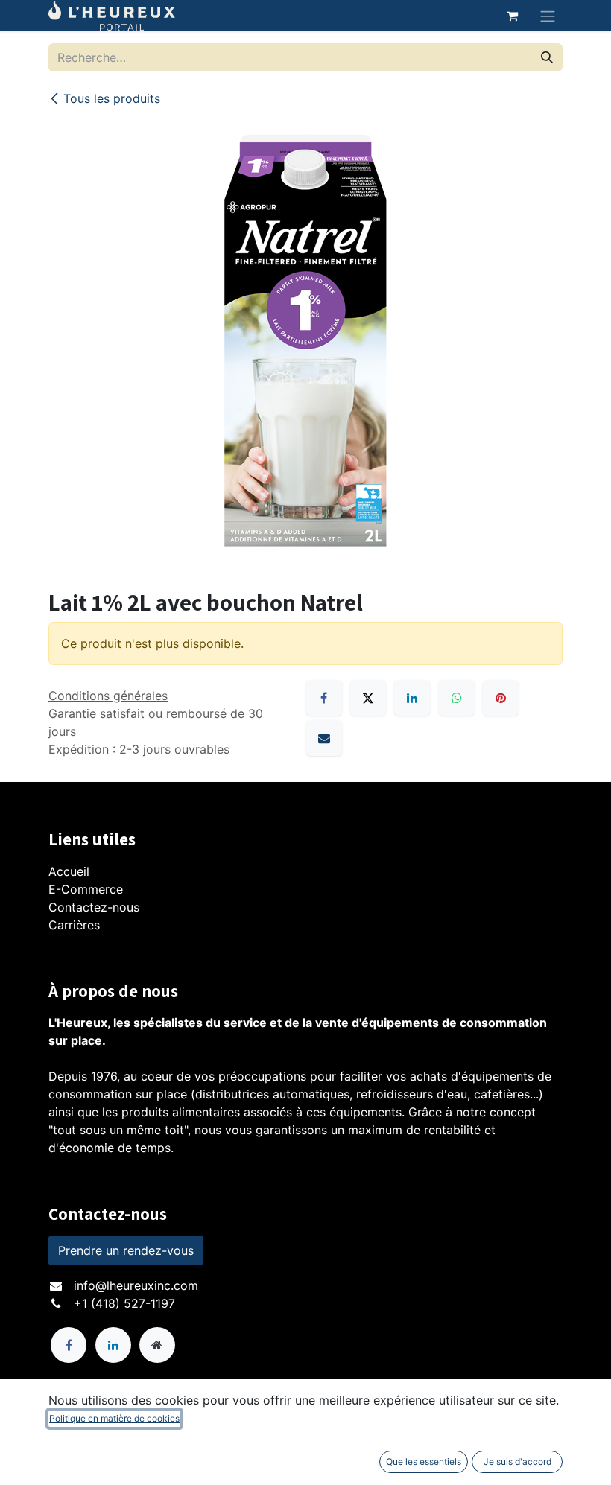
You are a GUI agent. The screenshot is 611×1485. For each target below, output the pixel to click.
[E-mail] (324, 738)
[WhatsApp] (457, 698)
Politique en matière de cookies (114, 1418)
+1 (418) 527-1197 (124, 1303)
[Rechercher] (547, 57)
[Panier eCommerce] (512, 16)
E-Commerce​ (85, 889)
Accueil (68, 871)
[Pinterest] (501, 698)
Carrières (74, 925)
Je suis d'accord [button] (517, 1461)
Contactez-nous (93, 907)
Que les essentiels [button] (423, 1461)
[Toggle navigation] (548, 15)
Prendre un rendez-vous (126, 1250)
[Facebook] (324, 698)
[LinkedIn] (412, 698)
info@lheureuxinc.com (136, 1285)
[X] (368, 698)
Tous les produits (111, 98)
